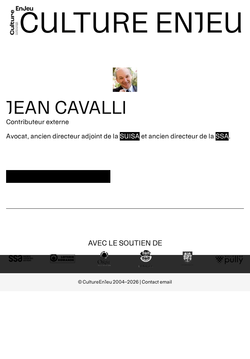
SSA (222, 136)
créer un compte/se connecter (58, 176)
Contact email (157, 282)
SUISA (130, 136)
